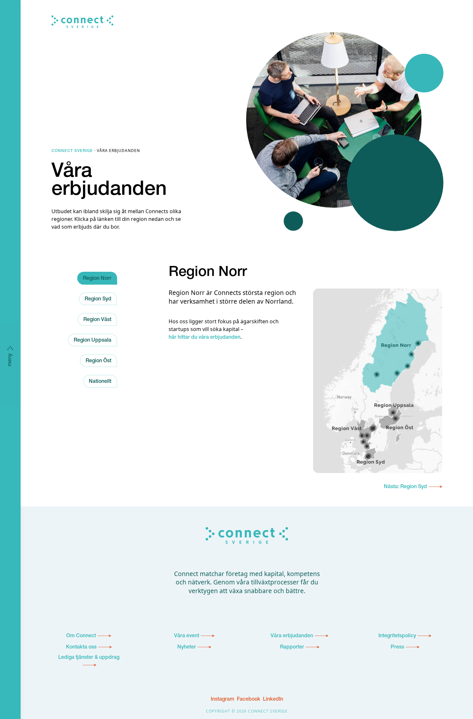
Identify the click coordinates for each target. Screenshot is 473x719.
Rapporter (292, 647)
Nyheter (186, 647)
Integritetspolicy (397, 636)
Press (397, 647)
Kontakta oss (81, 647)
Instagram (222, 699)
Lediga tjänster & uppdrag (88, 657)
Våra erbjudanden (292, 636)
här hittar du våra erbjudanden (204, 337)
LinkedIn (273, 699)
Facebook (248, 699)
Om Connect (81, 636)
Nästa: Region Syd (405, 487)
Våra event (186, 636)
